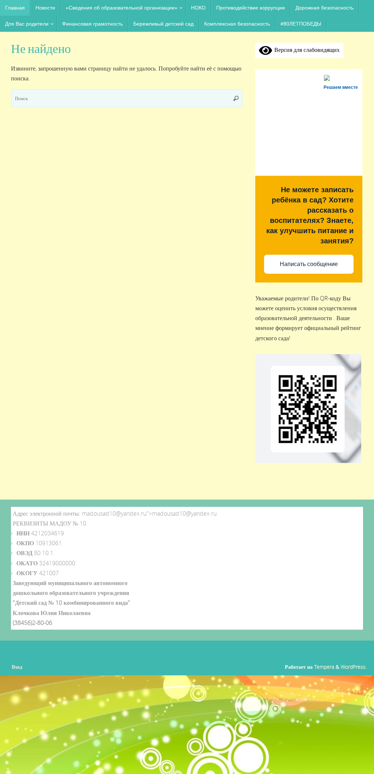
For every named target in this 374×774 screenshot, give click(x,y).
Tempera (324, 666)
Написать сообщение (309, 264)
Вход (17, 666)
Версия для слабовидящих (306, 50)
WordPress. (354, 666)
